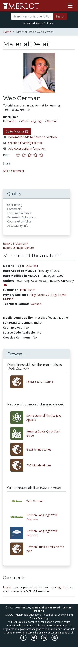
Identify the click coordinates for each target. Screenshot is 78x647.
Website (36, 304)
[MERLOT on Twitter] (34, 639)
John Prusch (27, 290)
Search (60, 16)
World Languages (32, 121)
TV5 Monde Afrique (38, 465)
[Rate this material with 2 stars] (25, 155)
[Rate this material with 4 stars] (36, 155)
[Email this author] (5, 285)
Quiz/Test (32, 266)
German (52, 121)
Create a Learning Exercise (25, 143)
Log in (7, 587)
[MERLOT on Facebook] (23, 639)
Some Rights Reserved (45, 607)
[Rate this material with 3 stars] (30, 155)
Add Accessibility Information (27, 148)
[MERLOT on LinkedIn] (44, 639)
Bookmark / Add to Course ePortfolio (32, 137)
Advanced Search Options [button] (38, 23)
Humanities (10, 121)
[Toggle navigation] (70, 6)
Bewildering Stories (38, 449)
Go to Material (15, 131)
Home (7, 32)
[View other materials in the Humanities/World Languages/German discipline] (18, 381)
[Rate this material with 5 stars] (41, 155)
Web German (34, 501)
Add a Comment (13, 171)
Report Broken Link (15, 243)
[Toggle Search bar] (39, 26)
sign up (61, 587)
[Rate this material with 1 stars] (19, 155)
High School (38, 295)
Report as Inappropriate (18, 248)
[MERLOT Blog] (55, 639)
